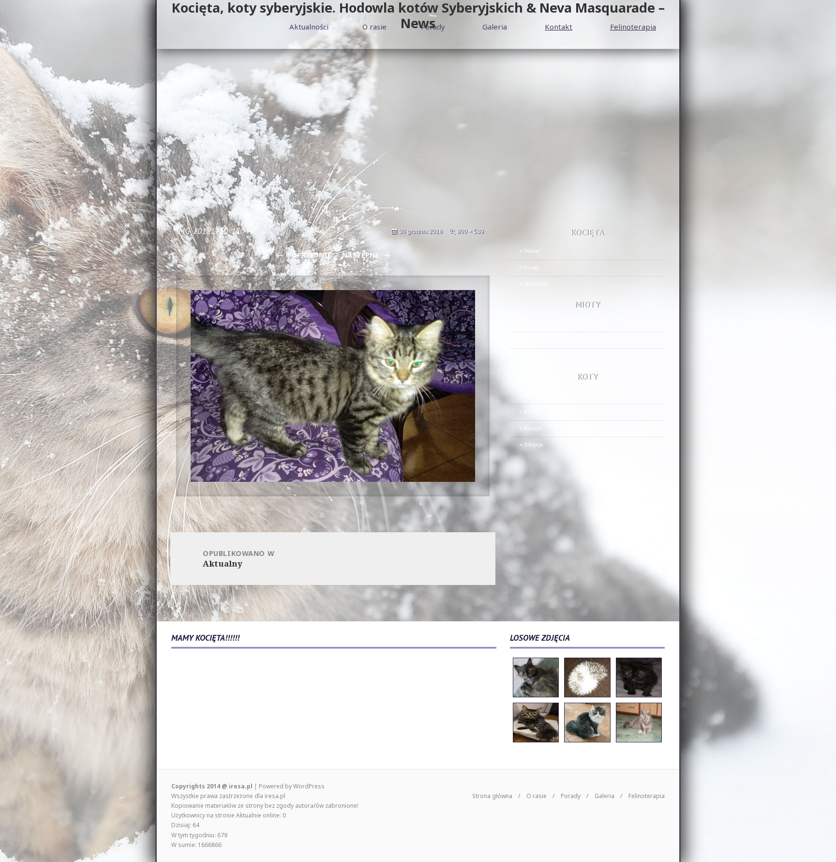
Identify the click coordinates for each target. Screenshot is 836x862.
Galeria (494, 26)
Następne (360, 255)
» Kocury (530, 411)
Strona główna (492, 796)
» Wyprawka (534, 283)
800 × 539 (470, 231)
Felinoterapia (633, 26)
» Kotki (528, 395)
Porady (433, 26)
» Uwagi (529, 267)
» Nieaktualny (536, 339)
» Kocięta (530, 428)
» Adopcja (531, 444)
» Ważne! (530, 250)
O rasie (374, 26)
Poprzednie (309, 255)
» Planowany (535, 356)
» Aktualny (532, 323)
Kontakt (558, 26)
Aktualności (308, 26)
